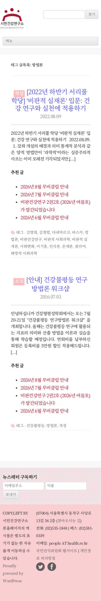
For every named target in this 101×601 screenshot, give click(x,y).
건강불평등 (35, 426)
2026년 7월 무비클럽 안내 (44, 195)
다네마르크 (61, 233)
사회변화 (27, 247)
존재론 (67, 247)
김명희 (31, 233)
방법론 (51, 426)
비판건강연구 (31, 240)
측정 (63, 426)
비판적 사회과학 (57, 240)
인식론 (54, 247)
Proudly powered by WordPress (13, 573)
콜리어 (80, 247)
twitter (40, 566)
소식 (19, 281)
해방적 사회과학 (24, 254)
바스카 (77, 233)
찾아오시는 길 (69, 521)
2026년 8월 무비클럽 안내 (44, 187)
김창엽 (44, 233)
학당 (19, 93)
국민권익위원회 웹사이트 (56, 551)
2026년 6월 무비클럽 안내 (44, 218)
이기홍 (41, 247)
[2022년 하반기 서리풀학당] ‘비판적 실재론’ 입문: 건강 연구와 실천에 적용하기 (50, 101)
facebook (51, 566)
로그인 (50, 7)
